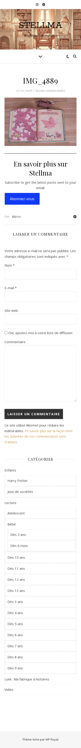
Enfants (10, 470)
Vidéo (8, 689)
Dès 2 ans (18, 534)
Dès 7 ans (15, 646)
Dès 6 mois (19, 545)
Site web (11, 310)
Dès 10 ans (16, 557)
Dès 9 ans (15, 668)
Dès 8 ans (15, 657)
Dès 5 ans (15, 623)
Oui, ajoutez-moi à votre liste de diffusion (39, 333)
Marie (16, 216)
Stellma (40, 25)
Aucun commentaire (50, 90)
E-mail (10, 288)
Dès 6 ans (15, 635)
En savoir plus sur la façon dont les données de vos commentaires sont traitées (38, 436)
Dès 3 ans (15, 601)
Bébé (11, 524)
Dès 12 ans (16, 579)
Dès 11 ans (16, 568)
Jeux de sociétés (20, 491)
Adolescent (16, 513)
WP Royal (51, 739)
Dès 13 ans (16, 590)
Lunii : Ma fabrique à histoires (26, 679)
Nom (9, 265)
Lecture (10, 502)
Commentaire (14, 342)
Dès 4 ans (15, 612)
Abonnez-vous (22, 198)
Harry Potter (17, 480)
